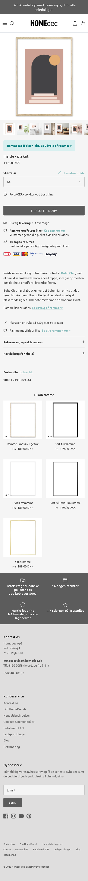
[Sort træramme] (65, 420)
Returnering (11, 746)
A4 (8, 182)
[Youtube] (21, 816)
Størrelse (10, 173)
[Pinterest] (28, 816)
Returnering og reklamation (23, 342)
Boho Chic (68, 273)
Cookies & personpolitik (19, 721)
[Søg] (14, 23)
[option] (44, 76)
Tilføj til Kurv (44, 210)
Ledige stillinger (14, 734)
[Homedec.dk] (44, 23)
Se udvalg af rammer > (56, 145)
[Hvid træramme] (22, 478)
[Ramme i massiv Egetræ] (22, 420)
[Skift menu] (4, 23)
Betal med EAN (13, 728)
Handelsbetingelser (16, 715)
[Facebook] (5, 816)
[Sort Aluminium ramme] (65, 478)
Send (12, 802)
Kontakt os (10, 703)
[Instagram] (13, 816)
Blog (6, 740)
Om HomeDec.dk (14, 709)
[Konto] (74, 23)
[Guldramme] (22, 537)
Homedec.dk (18, 866)
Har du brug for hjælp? (18, 353)
